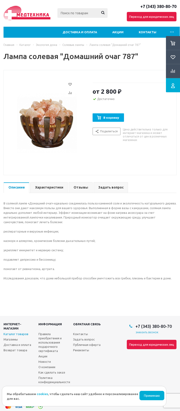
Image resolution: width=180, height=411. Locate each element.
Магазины (11, 339)
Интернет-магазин (12, 326)
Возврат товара (15, 350)
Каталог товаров (16, 334)
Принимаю (152, 395)
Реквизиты (81, 350)
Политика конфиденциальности (54, 380)
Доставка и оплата (80, 32)
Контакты (147, 32)
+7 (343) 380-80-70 (158, 6)
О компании (46, 367)
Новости (44, 361)
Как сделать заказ (51, 372)
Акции (118, 32)
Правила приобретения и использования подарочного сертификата (50, 342)
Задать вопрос (84, 339)
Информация (50, 324)
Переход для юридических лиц (151, 16)
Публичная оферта (87, 344)
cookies (42, 394)
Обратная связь (87, 324)
